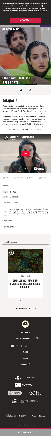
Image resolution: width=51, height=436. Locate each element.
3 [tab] (25, 300)
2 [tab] (23, 300)
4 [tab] (28, 300)
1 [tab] (20, 300)
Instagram (20, 177)
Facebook (32, 177)
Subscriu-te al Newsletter (22, 339)
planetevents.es (9, 227)
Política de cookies (40, 11)
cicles (25, 352)
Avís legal (18, 425)
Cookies (33, 425)
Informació (25, 364)
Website (8, 177)
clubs (25, 358)
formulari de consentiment (19, 215)
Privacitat (26, 425)
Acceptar (25, 20)
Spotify (43, 177)
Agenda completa (23, 308)
